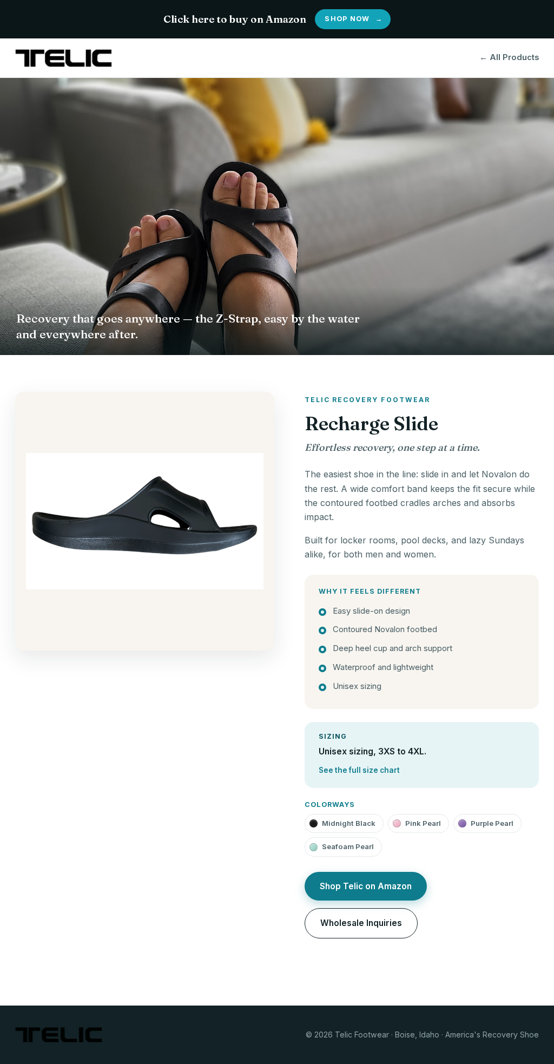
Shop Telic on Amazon (366, 886)
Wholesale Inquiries (361, 923)
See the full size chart (359, 770)
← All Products (509, 57)
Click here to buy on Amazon (272, 19)
